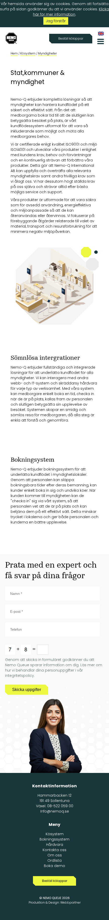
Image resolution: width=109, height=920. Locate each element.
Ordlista (54, 860)
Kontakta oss (54, 849)
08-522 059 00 (60, 806)
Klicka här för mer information (71, 12)
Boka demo (54, 865)
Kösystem (27, 53)
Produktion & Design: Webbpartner (55, 902)
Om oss (54, 855)
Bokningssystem (54, 839)
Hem (14, 53)
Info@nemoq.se (54, 811)
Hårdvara (54, 844)
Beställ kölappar (70, 38)
